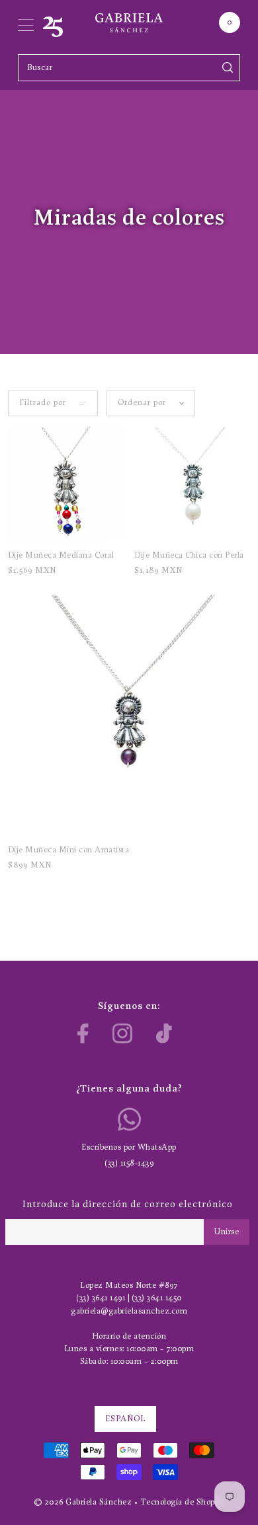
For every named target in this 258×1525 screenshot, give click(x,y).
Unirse (226, 1232)
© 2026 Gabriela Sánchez (83, 1502)
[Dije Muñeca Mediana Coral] (66, 484)
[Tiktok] (164, 1033)
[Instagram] (122, 1033)
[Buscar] (227, 68)
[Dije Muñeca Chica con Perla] (192, 484)
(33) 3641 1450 (157, 1298)
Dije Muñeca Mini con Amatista (69, 850)
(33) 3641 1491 (100, 1298)
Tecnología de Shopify (182, 1502)
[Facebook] (83, 1033)
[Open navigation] (26, 22)
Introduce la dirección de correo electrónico (127, 1205)
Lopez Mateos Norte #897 (129, 1285)
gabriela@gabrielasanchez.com (129, 1311)
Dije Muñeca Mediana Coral (61, 555)
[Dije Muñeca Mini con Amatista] (129, 716)
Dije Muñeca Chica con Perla (189, 555)
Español (125, 1419)
